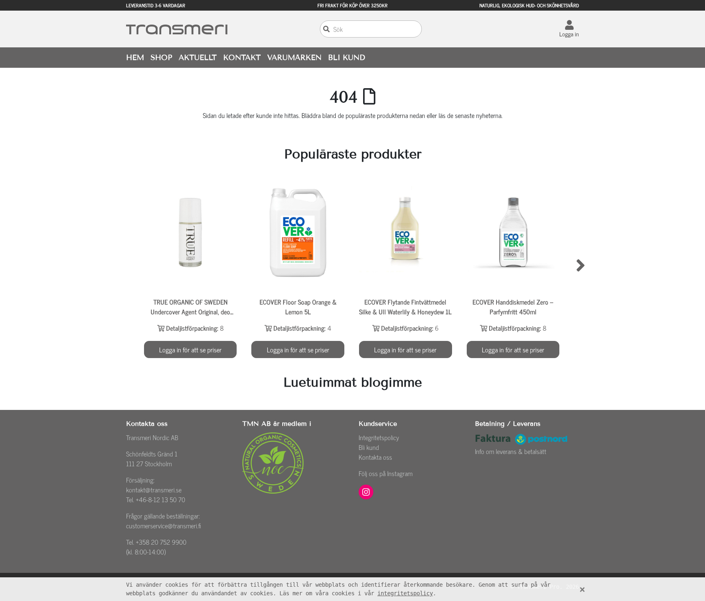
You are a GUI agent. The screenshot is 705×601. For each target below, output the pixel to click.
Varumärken (294, 57)
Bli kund (369, 447)
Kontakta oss (375, 457)
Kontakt (242, 57)
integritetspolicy (405, 593)
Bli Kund (346, 57)
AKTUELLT (198, 57)
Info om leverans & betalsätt (510, 451)
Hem (135, 57)
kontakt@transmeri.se (154, 489)
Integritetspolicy (379, 437)
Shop (161, 57)
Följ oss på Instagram (385, 473)
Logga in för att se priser (190, 349)
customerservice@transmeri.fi (163, 525)
